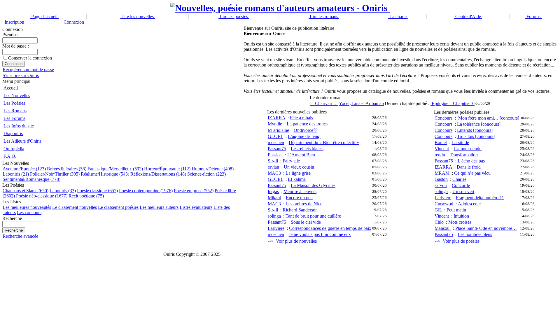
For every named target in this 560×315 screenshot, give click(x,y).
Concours (443, 118)
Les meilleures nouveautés (27, 207)
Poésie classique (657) (97, 190)
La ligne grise (298, 173)
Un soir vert (463, 191)
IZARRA (276, 117)
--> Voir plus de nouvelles (293, 241)
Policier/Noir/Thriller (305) (55, 174)
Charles (459, 179)
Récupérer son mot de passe (28, 69)
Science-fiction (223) (206, 174)
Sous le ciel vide (306, 222)
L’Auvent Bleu (301, 154)
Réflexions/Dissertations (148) (158, 174)
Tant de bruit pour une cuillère (314, 216)
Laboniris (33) (63, 190)
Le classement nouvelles (74, 207)
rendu (440, 154)
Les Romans (15, 110)
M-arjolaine (278, 130)
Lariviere (276, 228)
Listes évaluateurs (196, 207)
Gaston (441, 179)
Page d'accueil (44, 16)
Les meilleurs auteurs (159, 207)
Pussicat (275, 154)
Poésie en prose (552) (194, 190)
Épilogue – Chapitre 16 (452, 103)
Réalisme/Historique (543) (105, 174)
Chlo (439, 222)
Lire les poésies (233, 16)
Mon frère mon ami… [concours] (488, 118)
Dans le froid (469, 166)
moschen (276, 142)
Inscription (14, 22)
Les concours (29, 212)
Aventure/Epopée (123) (24, 168)
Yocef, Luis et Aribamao (361, 103)
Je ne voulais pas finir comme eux (320, 234)
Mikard (274, 197)
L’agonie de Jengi (304, 136)
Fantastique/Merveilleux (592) (115, 168)
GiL (438, 209)
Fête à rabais (301, 117)
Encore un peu (299, 197)
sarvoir (441, 185)
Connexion (74, 22)
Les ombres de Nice (304, 203)
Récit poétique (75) (86, 195)
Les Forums (14, 118)
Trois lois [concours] (476, 136)
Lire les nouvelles (137, 16)
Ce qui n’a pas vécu (472, 173)
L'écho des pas (471, 160)
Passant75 (277, 148)
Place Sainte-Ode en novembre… (486, 228)
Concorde (461, 185)
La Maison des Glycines (313, 185)
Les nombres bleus (475, 234)
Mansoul (443, 228)
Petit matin (456, 209)
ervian (273, 166)
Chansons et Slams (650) (25, 190)
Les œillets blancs (307, 148)
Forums (533, 16)
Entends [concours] (475, 130)
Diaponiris (13, 133)
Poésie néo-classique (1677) (41, 195)
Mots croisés (459, 222)
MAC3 (274, 173)
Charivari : (324, 103)
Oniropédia (14, 148)
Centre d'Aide (468, 16)
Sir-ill (273, 160)
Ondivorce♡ (305, 130)
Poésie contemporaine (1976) (146, 190)
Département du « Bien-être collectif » (324, 142)
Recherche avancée (20, 236)
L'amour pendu (468, 148)
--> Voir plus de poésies (458, 241)
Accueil (11, 87)
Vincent (442, 148)
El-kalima (297, 179)
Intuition (461, 216)
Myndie (275, 123)
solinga (274, 216)
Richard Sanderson (300, 209)
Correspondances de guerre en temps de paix (330, 228)
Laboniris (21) (16, 174)
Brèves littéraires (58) (66, 168)
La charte (398, 16)
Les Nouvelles (17, 95)
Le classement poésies (118, 207)
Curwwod (444, 203)
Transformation (464, 154)
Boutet (441, 142)
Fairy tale (291, 160)
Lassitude (460, 142)
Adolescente (469, 203)
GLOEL (275, 136)
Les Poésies (14, 103)
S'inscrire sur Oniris (21, 75)
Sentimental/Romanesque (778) (31, 179)
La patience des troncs (307, 123)
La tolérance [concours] (479, 124)
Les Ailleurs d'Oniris (22, 141)
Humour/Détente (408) (213, 168)
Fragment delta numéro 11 (480, 197)
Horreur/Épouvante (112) (167, 168)
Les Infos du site (19, 125)
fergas (273, 191)
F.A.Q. (10, 156)
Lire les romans (324, 16)
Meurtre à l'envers (300, 191)
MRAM (442, 173)
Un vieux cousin (299, 166)
